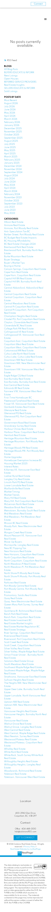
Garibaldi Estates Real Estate (19, 407)
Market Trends (11, 495)
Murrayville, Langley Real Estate (21, 545)
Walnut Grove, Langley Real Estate (22, 727)
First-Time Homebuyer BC (18, 398)
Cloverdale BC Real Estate (18, 326)
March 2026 (10, 119)
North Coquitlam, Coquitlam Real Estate (25, 561)
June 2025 (10, 147)
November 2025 (13, 132)
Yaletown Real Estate (15, 774)
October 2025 (11, 135)
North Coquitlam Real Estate (19, 558)
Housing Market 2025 (15, 464)
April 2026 (9, 116)
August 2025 (11, 141)
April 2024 (9, 188)
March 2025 (10, 157)
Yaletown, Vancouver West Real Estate (24, 777)
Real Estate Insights (14, 85)
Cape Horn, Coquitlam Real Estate (22, 275)
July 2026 (9, 106)
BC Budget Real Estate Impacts (20, 238)
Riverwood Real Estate (16, 636)
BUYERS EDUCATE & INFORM (19, 72)
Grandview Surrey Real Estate (20, 426)
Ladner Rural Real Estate (17, 476)
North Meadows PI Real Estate (20, 564)
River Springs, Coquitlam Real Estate (23, 633)
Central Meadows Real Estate (20, 304)
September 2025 (13, 138)
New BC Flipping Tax (15, 548)
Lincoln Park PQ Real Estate (18, 482)
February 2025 (12, 160)
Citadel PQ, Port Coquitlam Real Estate (24, 319)
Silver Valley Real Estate (17, 649)
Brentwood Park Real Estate (18, 247)
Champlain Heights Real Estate (20, 316)
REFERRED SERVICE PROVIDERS (20, 82)
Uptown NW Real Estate (16, 702)
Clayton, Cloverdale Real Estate (21, 322)
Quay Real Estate (13, 598)
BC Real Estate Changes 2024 (20, 244)
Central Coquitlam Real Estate (20, 294)
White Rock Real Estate (16, 752)
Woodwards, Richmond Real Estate (23, 771)
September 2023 (13, 204)
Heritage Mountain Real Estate (20, 438)
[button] (25, 837)
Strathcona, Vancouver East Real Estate (25, 677)
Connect (38, 4)
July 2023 (9, 207)
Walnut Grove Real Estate (17, 724)
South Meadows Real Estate (19, 664)
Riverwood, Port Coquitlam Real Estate (24, 639)
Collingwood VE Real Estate (19, 332)
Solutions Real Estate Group (19, 661)
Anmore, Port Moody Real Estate (21, 228)
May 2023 (9, 213)
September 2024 (13, 172)
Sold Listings (10, 91)
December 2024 (13, 166)
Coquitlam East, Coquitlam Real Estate (24, 341)
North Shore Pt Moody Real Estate (22, 573)
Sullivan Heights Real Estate (19, 680)
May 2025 (9, 150)
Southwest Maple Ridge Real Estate (23, 667)
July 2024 (9, 179)
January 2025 (11, 163)
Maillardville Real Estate (17, 489)
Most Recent (10, 100)
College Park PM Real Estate (19, 329)
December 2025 (13, 128)
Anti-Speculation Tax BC (17, 231)
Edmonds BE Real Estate (16, 388)
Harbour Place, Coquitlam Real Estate (24, 432)
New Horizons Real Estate (17, 551)
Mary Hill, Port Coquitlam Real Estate (23, 501)
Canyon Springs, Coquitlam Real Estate (25, 269)
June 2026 (10, 110)
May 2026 (9, 113)
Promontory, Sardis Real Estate (20, 595)
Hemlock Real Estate (15, 435)
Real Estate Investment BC (18, 620)
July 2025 (9, 144)
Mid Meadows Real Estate (18, 514)
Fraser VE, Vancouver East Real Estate (24, 404)
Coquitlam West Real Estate (19, 344)
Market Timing (12, 492)
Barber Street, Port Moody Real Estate (24, 235)
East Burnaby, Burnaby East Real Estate (25, 382)
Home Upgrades (13, 457)
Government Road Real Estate (20, 423)
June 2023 (10, 210)
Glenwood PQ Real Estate (17, 413)
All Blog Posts (11, 69)
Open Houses (11, 79)
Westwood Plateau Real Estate (20, 739)
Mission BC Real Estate (16, 523)
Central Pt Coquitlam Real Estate (21, 307)
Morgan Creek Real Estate (18, 533)
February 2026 (12, 122)
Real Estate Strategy (15, 630)
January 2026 (11, 125)
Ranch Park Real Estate (16, 614)
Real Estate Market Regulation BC (22, 627)
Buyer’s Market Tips (14, 263)
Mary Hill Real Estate (15, 498)
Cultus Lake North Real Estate (19, 354)
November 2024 (13, 169)
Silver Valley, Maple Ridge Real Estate (24, 652)
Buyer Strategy (12, 260)
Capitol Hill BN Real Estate (18, 279)
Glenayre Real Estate (15, 410)
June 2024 (10, 182)
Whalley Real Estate (15, 749)
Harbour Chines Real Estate (18, 429)
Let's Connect (25, 838)
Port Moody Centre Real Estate (20, 586)
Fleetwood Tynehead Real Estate (21, 401)
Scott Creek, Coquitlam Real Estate (22, 645)
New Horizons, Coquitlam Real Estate (24, 554)
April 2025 (10, 154)
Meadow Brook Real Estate (18, 507)
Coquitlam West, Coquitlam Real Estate (25, 348)
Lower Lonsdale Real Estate (19, 485)
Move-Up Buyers (13, 542)
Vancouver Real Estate (16, 721)
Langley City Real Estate (17, 479)
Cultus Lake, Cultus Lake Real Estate (23, 357)
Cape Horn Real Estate (16, 272)
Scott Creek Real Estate (16, 642)
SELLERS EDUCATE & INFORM (19, 88)
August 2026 (11, 103)
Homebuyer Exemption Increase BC (23, 460)
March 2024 (10, 191)
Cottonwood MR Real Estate (19, 351)
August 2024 (11, 175)
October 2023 (11, 201)
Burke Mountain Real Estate (18, 256)
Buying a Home (12, 266)
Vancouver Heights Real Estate (20, 711)
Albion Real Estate (13, 222)
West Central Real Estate (17, 730)
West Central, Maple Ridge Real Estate (24, 733)
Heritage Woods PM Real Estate (21, 448)
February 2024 (12, 194)
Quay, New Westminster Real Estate (23, 602)
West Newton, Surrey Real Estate (21, 736)
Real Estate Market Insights (18, 623)
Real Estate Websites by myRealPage (25, 849)
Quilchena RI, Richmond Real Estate (23, 611)
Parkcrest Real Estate (15, 583)
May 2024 (9, 185)
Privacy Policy (29, 847)
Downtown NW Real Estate (18, 360)
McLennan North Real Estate (19, 504)
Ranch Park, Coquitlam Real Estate (22, 617)
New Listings (11, 76)
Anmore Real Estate (14, 225)
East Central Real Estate (16, 385)
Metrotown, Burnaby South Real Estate (24, 511)
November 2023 (13, 197)
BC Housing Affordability (17, 241)
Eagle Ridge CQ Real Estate (18, 376)
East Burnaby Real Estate (17, 379)
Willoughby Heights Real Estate (21, 761)
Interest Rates (11, 467)
